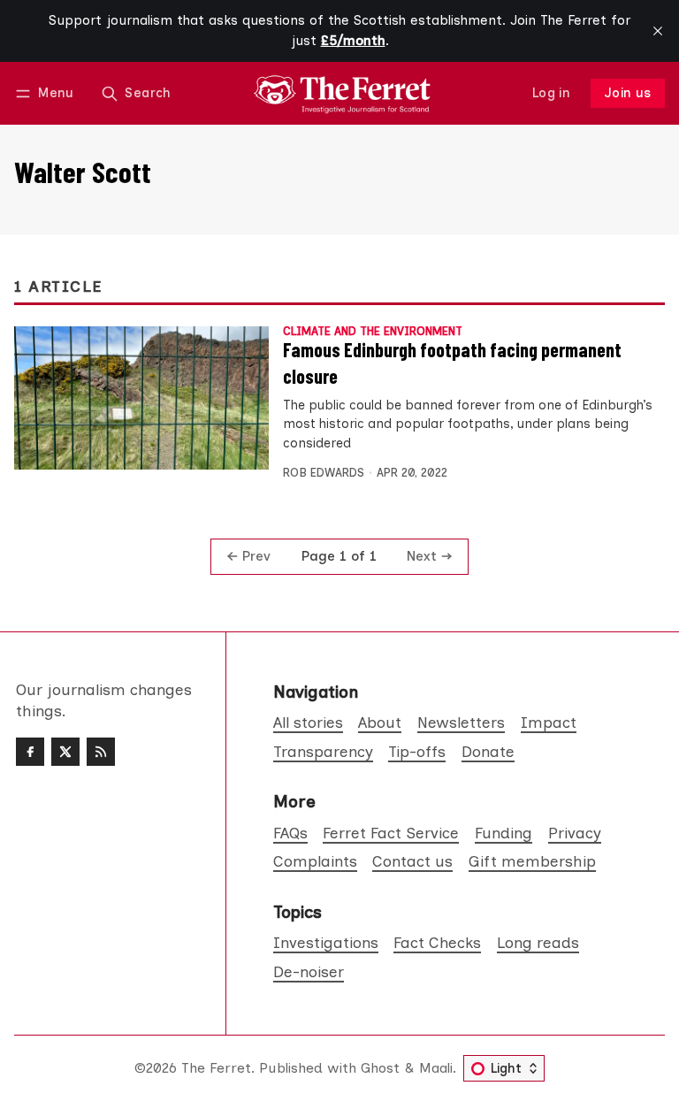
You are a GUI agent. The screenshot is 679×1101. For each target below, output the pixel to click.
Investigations (325, 942)
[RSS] (101, 752)
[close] (658, 31)
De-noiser (308, 971)
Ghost (380, 1067)
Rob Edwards (323, 472)
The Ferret (216, 1067)
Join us (628, 93)
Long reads (538, 942)
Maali (436, 1067)
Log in (551, 93)
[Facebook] (30, 752)
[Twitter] (65, 752)
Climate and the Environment (372, 332)
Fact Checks (437, 942)
